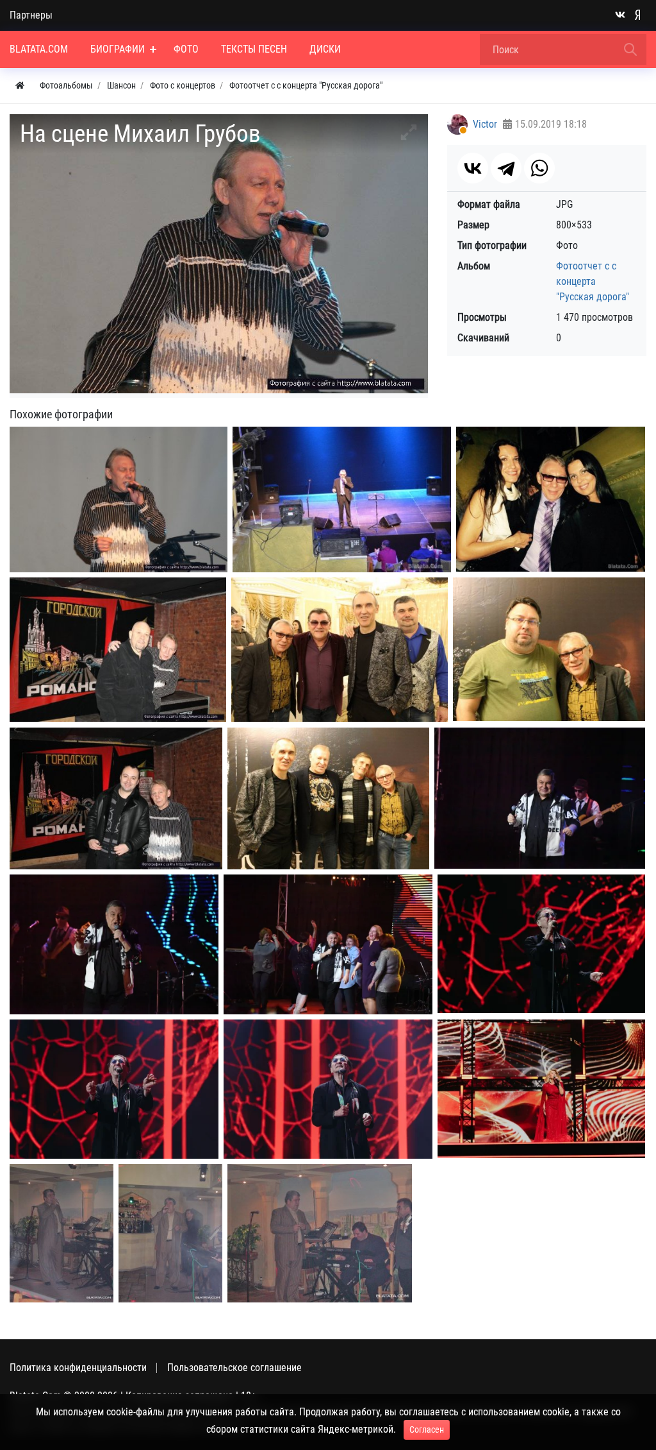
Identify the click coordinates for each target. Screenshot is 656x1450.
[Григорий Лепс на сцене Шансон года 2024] (328, 1089)
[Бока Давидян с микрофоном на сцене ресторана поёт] (170, 1233)
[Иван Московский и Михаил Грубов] (118, 649)
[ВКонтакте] (472, 168)
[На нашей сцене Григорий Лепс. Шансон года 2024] (541, 943)
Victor (485, 124)
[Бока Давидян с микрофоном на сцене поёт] (61, 1233)
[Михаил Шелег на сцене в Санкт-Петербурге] (114, 944)
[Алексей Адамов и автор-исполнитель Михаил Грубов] (549, 649)
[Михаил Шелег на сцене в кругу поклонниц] (328, 944)
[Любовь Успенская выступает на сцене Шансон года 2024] (541, 1088)
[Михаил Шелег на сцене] (539, 798)
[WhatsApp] (539, 168)
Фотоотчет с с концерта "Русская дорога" (592, 281)
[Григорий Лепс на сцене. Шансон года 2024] (114, 1089)
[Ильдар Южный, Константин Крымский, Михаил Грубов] (339, 649)
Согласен (426, 1429)
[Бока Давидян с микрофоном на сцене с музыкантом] (319, 1233)
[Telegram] (506, 168)
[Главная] (20, 86)
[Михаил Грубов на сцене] (342, 499)
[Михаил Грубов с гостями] (550, 499)
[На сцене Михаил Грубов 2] (118, 499)
